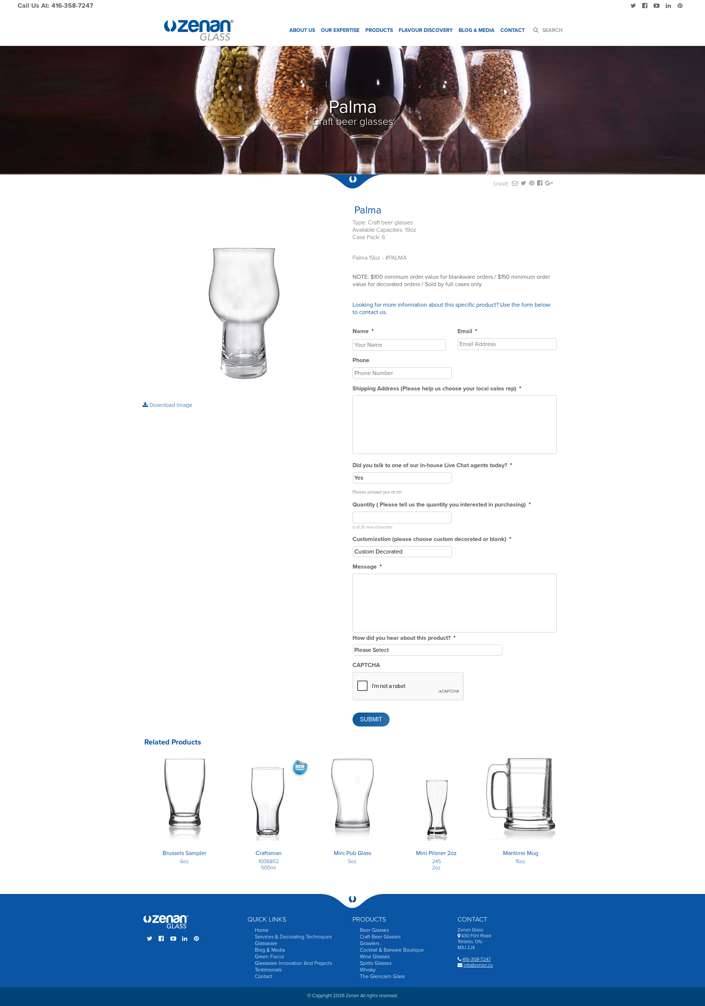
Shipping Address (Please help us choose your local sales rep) (436, 388)
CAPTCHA (366, 665)
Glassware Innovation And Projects (293, 963)
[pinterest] (531, 184)
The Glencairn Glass (382, 976)
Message (367, 566)
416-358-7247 (476, 959)
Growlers (369, 943)
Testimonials (268, 970)
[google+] (549, 184)
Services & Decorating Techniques (293, 937)
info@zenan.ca (478, 965)
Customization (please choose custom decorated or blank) (431, 539)
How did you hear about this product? (404, 638)
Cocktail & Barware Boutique (392, 950)
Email (467, 331)
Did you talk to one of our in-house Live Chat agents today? (432, 465)
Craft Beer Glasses (380, 937)
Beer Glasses (374, 930)
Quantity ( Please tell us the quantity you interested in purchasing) (441, 504)
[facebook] (539, 184)
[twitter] (523, 184)
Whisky (368, 970)
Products (379, 30)
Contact (512, 30)
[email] (515, 184)
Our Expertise (340, 30)
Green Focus (269, 956)
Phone (360, 360)
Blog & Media (477, 30)
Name (363, 331)
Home (261, 930)
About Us (302, 30)
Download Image (170, 405)
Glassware (266, 943)
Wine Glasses (375, 956)
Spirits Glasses (375, 963)
